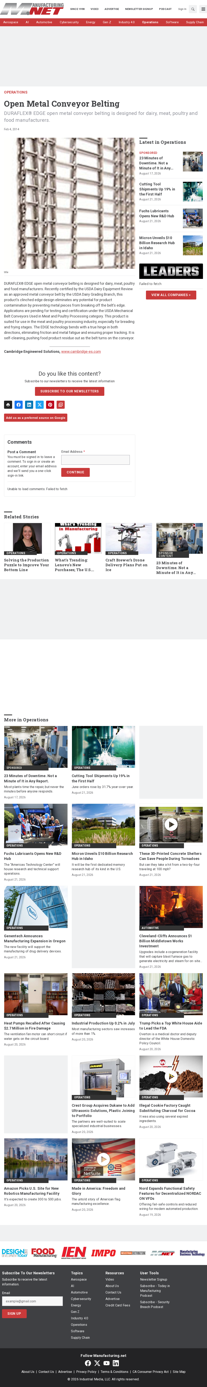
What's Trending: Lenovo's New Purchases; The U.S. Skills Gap (73, 565)
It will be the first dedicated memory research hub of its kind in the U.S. (98, 867)
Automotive (150, 928)
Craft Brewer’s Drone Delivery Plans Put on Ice (127, 565)
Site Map (179, 1372)
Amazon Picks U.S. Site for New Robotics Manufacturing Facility (31, 1191)
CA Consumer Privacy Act (151, 1372)
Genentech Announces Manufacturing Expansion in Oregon (34, 938)
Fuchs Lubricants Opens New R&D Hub (156, 213)
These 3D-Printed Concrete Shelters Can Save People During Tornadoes (170, 856)
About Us (27, 1372)
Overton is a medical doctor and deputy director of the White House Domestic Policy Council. (167, 1038)
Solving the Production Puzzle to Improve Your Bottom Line (26, 565)
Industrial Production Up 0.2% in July (103, 1023)
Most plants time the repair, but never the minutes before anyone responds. (34, 789)
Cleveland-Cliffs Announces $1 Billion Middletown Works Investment (165, 941)
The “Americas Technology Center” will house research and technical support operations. (32, 869)
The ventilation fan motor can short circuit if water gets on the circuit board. (35, 1036)
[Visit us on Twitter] (97, 1363)
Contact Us (46, 1372)
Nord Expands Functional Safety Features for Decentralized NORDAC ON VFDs (170, 1193)
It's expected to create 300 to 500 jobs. (32, 1199)
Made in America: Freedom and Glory (99, 1191)
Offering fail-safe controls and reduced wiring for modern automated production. (168, 1206)
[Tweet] (40, 405)
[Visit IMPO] (103, 1253)
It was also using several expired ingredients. (163, 1119)
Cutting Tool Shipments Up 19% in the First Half (157, 189)
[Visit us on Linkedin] (116, 1363)
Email (6, 1293)
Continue (75, 472)
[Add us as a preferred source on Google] (61, 405)
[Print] (8, 405)
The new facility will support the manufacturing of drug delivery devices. (33, 949)
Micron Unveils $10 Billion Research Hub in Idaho (157, 243)
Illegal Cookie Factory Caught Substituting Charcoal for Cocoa (167, 1108)
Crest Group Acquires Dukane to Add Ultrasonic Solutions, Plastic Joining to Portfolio (103, 1110)
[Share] (19, 405)
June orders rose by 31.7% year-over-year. (103, 787)
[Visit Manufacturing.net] (162, 1253)
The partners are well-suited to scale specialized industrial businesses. (99, 1124)
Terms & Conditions (114, 1372)
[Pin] (50, 405)
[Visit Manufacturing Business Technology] (192, 1253)
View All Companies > (171, 295)
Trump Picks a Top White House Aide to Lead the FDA (170, 1025)
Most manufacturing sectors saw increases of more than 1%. (103, 1031)
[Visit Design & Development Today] (14, 1253)
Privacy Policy (86, 1372)
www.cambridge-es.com (81, 351)
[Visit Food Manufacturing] (44, 1253)
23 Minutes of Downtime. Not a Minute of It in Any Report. (155, 163)
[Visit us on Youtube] (107, 1363)
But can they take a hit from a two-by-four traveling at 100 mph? (169, 867)
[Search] (193, 9)
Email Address (73, 451)
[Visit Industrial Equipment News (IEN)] (73, 1253)
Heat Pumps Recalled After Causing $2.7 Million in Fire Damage (34, 1025)
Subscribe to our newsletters (69, 391)
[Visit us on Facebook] (88, 1363)
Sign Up (14, 1314)
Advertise (65, 1372)
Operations (15, 92)
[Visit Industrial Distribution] (133, 1253)
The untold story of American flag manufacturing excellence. (96, 1201)
